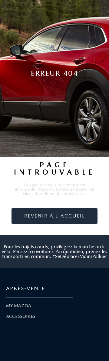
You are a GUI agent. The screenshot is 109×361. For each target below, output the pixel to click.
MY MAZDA (18, 305)
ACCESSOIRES (20, 316)
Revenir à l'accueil (54, 216)
